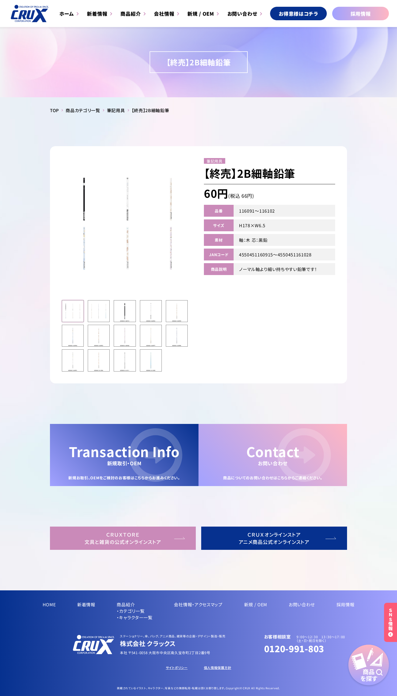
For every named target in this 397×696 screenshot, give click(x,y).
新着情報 (97, 13)
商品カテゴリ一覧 (83, 110)
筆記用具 (116, 110)
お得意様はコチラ (298, 13)
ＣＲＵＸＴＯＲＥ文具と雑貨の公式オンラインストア (123, 538)
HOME (49, 604)
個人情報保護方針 (217, 667)
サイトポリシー (177, 667)
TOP (54, 110)
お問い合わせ (242, 13)
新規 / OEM (200, 13)
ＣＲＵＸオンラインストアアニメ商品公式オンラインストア (274, 538)
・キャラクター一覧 (134, 617)
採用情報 (361, 13)
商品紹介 (130, 13)
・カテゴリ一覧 (130, 611)
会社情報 (164, 13)
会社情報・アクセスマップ (198, 604)
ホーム (66, 13)
